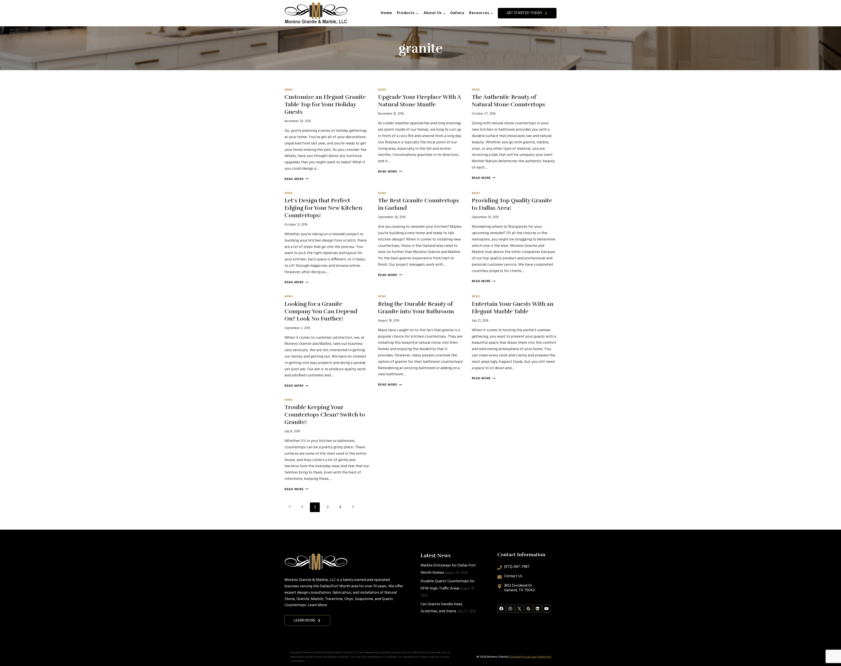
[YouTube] (546, 609)
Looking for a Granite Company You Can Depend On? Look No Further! (320, 311)
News (288, 90)
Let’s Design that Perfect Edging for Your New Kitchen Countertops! (323, 208)
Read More (296, 179)
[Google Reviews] (528, 609)
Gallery (457, 13)
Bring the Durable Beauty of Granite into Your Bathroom (416, 307)
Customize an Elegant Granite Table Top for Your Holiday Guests (325, 104)
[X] (519, 609)
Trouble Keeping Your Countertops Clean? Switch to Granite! (324, 415)
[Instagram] (510, 609)
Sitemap (515, 656)
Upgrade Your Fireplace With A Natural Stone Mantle (419, 100)
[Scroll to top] (829, 648)
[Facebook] (501, 609)
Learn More (317, 605)
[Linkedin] (537, 609)
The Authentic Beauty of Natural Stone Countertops (508, 100)
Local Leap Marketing (537, 656)
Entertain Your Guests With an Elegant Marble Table (512, 307)
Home (386, 13)
